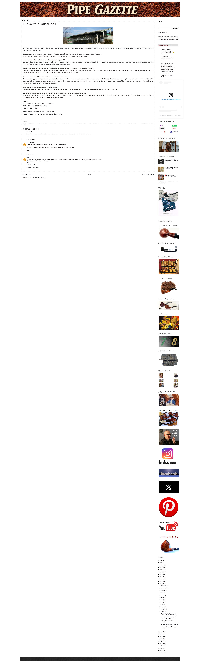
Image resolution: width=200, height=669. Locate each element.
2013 (161, 636)
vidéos (165, 37)
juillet (162, 597)
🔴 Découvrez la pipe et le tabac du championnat (171, 175)
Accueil (88, 174)
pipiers (167, 36)
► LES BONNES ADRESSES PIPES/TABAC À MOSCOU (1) (169, 617)
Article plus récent (28, 174)
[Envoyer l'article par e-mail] (24, 124)
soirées (169, 37)
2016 (161, 583)
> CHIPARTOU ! (162, 183)
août (162, 595)
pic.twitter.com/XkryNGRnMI (168, 71)
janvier (163, 611)
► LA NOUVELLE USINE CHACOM (169, 624)
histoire (160, 39)
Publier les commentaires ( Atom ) (37, 177)
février (163, 609)
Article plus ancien (148, 174)
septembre (164, 592)
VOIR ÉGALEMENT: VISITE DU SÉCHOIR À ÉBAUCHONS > (43, 114)
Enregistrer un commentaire (32, 167)
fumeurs (176, 36)
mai (162, 602)
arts (170, 39)
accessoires (165, 39)
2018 (161, 579)
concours (160, 37)
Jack (28, 157)
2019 (161, 576)
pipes (163, 36)
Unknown (29, 142)
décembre (163, 585)
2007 (161, 650)
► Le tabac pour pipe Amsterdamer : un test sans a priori (171, 161)
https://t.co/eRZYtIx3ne (167, 54)
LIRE (39, 112)
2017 (161, 581)
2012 (161, 638)
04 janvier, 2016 (31, 139)
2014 (161, 634)
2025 (161, 562)
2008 (161, 648)
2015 (161, 631)
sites (177, 39)
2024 (161, 565)
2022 (161, 569)
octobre (163, 590)
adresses (171, 36)
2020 (161, 574)
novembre (163, 588)
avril (162, 604)
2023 (161, 567)
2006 (161, 653)
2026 (161, 560)
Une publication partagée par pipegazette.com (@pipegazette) (174, 115)
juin (162, 599)
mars (162, 606)
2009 (161, 645)
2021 (161, 572)
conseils (173, 39)
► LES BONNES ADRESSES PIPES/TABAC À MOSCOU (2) (169, 614)
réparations (161, 40)
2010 (161, 643)
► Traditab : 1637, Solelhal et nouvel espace (171, 168)
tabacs (159, 36)
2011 (161, 641)
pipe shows (175, 37)
